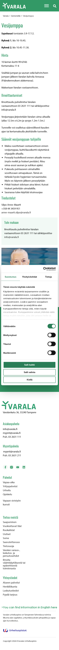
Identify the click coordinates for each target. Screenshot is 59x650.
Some (6, 538)
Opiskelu (7, 494)
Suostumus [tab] (10, 277)
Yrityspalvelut (10, 486)
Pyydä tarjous (10, 594)
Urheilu (7, 490)
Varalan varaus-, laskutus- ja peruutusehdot (11, 553)
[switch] (52, 335)
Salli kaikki (29, 365)
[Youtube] (17, 467)
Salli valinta (29, 372)
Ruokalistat (9, 530)
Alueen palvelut (11, 582)
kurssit (6, 504)
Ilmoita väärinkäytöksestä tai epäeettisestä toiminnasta (14, 564)
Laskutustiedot (11, 590)
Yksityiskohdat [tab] (29, 277)
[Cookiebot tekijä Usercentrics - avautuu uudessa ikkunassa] (43, 269)
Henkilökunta (10, 586)
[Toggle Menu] (46, 5)
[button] (54, 5)
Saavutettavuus (11, 542)
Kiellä (29, 379)
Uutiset (7, 534)
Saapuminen (9, 522)
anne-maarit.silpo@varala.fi (16, 212)
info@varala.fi (11, 237)
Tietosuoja (8, 546)
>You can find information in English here (29, 607)
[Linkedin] (23, 467)
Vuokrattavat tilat (12, 526)
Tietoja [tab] (48, 277)
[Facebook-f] (5, 467)
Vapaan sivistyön (12, 500)
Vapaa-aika (9, 482)
